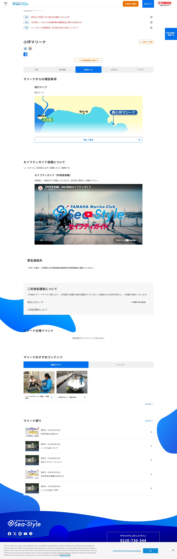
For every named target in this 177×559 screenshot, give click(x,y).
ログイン (148, 3)
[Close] (173, 550)
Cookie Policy (65, 555)
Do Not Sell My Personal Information (127, 551)
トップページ (27, 11)
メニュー (6, 5)
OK (150, 551)
